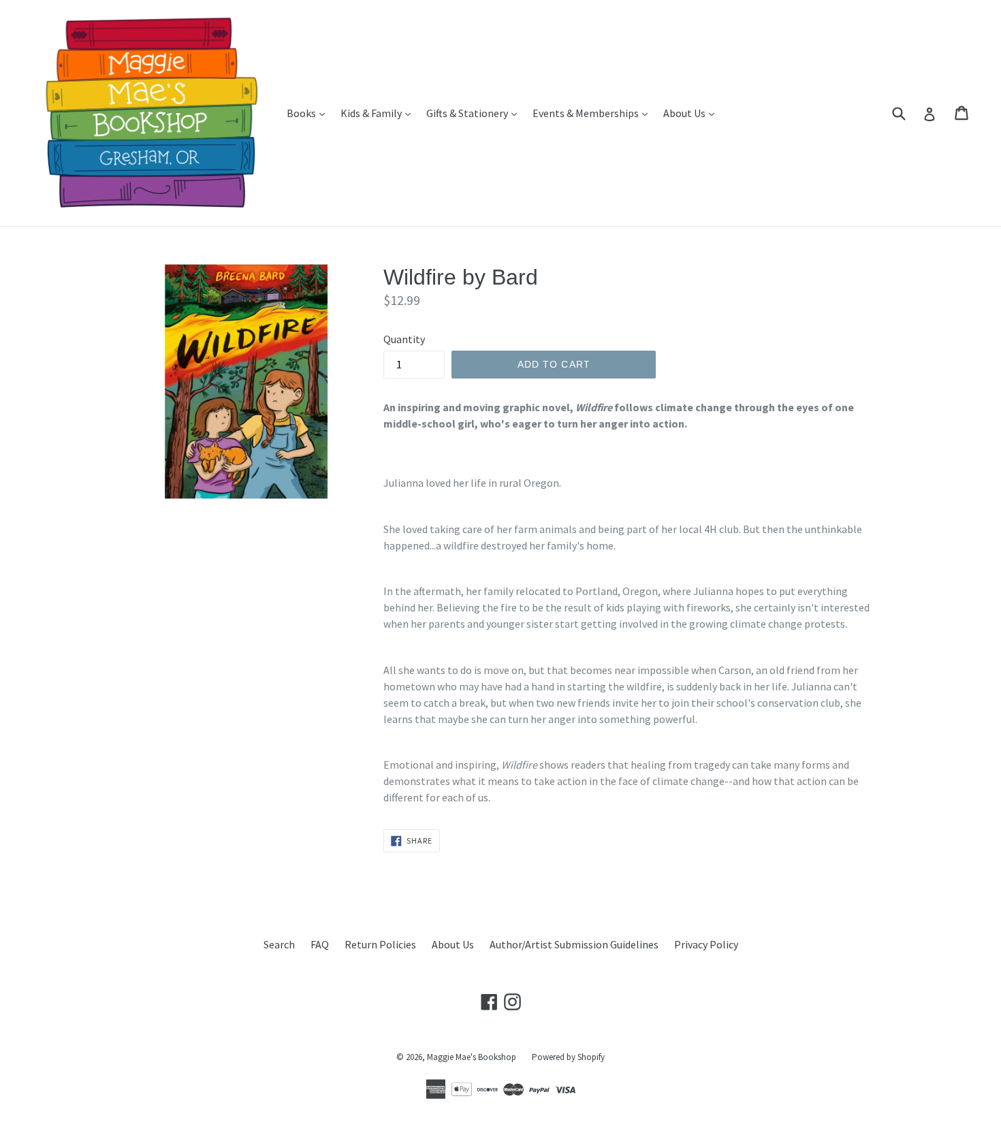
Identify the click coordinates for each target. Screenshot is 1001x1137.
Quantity (404, 339)
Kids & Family (378, 113)
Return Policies (380, 944)
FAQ (320, 944)
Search (279, 944)
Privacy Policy (706, 944)
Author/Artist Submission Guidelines (574, 944)
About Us (692, 113)
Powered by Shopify (568, 1057)
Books (309, 113)
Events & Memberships (593, 113)
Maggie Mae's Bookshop (471, 1057)
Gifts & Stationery (475, 113)
